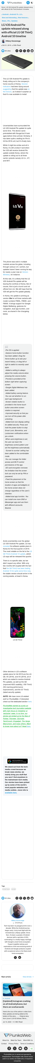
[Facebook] (9, 1048)
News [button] (4, 21)
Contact (4, 1044)
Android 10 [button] (14, 14)
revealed (6, 546)
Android (7, 998)
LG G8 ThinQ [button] (6, 889)
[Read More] (17, 989)
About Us (5, 1040)
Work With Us (28, 1040)
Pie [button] (8, 21)
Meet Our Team (16, 1040)
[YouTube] (20, 1048)
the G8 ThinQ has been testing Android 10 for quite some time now (16, 569)
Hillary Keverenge (13, 41)
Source (8, 508)
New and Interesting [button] (9, 17)
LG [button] (21, 14)
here (30, 701)
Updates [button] (14, 21)
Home (3, 7)
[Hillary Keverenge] (17, 911)
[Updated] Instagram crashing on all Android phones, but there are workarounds (16, 1004)
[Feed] (26, 1048)
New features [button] (23, 17)
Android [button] (5, 14)
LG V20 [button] (14, 889)
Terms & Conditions (27, 1044)
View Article (27, 977)
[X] (15, 1048)
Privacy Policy (13, 1044)
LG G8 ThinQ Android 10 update (17, 552)
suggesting (7, 89)
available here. (11, 792)
